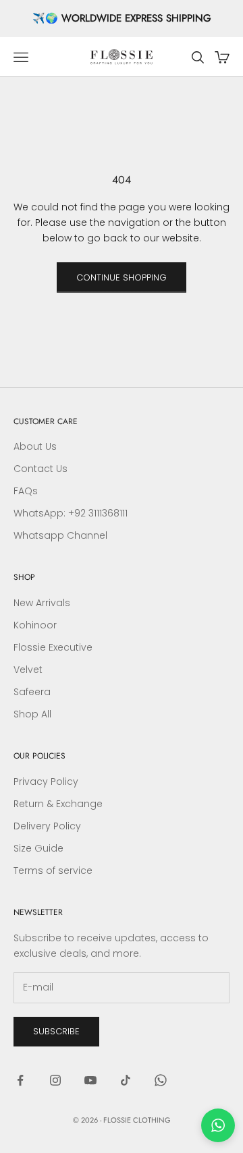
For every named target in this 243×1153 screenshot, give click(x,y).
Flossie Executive (53, 647)
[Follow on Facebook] (20, 1080)
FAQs (26, 491)
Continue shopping (121, 277)
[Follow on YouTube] (90, 1080)
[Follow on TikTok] (125, 1080)
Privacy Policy (46, 781)
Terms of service (53, 870)
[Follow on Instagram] (55, 1080)
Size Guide (38, 848)
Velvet (28, 669)
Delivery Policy (47, 826)
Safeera (32, 692)
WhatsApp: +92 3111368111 (71, 513)
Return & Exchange (58, 803)
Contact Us (41, 468)
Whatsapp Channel (60, 535)
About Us (35, 446)
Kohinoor (35, 625)
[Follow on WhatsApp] (160, 1080)
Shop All (32, 714)
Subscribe (56, 1031)
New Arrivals (42, 603)
